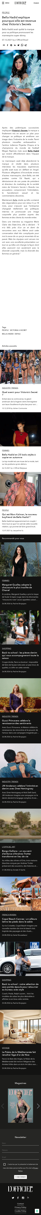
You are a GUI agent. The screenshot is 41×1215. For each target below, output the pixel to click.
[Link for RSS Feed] (28, 1198)
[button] (38, 1106)
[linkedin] (15, 45)
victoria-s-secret (18, 330)
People (6, 12)
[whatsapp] (22, 45)
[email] (4, 45)
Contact (20, 1204)
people (5, 330)
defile (17, 334)
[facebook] (7, 45)
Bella (15, 200)
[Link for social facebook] (18, 1198)
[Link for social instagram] (23, 1198)
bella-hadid (8, 334)
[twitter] (18, 45)
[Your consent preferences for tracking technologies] (37, 1211)
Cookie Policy (20, 1211)
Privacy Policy (20, 1207)
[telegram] (26, 45)
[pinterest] (11, 45)
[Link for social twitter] (13, 1198)
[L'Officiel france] (20, 3)
